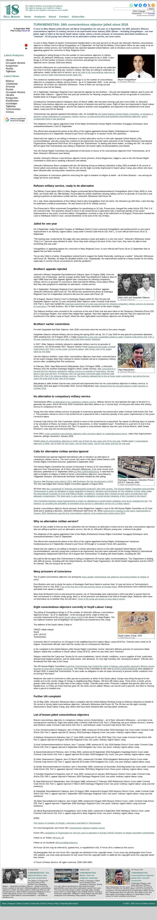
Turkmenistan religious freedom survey (87, 828)
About (52, 16)
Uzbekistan (12, 83)
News (27, 16)
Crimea (10, 112)
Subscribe (78, 16)
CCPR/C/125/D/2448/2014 (125, 669)
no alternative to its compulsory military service (74, 402)
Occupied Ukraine (15, 63)
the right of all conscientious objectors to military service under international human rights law (74, 73)
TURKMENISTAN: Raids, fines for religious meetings (88, 875)
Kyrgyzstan (12, 65)
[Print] (26, 47)
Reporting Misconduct (69, 903)
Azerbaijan (11, 103)
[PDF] (26, 45)
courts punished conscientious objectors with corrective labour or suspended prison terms (86, 434)
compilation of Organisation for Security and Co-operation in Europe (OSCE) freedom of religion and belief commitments (99, 833)
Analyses (40, 16)
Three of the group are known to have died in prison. (101, 599)
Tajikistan (11, 71)
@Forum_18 (58, 838)
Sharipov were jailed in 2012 (59, 481)
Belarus (10, 81)
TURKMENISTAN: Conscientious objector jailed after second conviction (142, 877)
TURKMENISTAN (46, 24)
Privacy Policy (53, 903)
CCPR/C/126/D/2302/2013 (86, 471)
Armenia (10, 86)
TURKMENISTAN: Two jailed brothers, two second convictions (38, 875)
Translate (151, 13)
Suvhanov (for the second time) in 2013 (95, 481)
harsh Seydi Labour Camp (71, 617)
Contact (64, 16)
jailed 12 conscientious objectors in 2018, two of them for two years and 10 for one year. (80, 441)
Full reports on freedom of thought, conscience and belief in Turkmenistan (67, 823)
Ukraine (10, 60)
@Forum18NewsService (66, 843)
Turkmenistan (13, 109)
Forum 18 (26, 31)
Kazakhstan (12, 100)
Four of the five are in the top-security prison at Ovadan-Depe (88, 587)
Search (43, 903)
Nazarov (37, 481)
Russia (9, 68)
